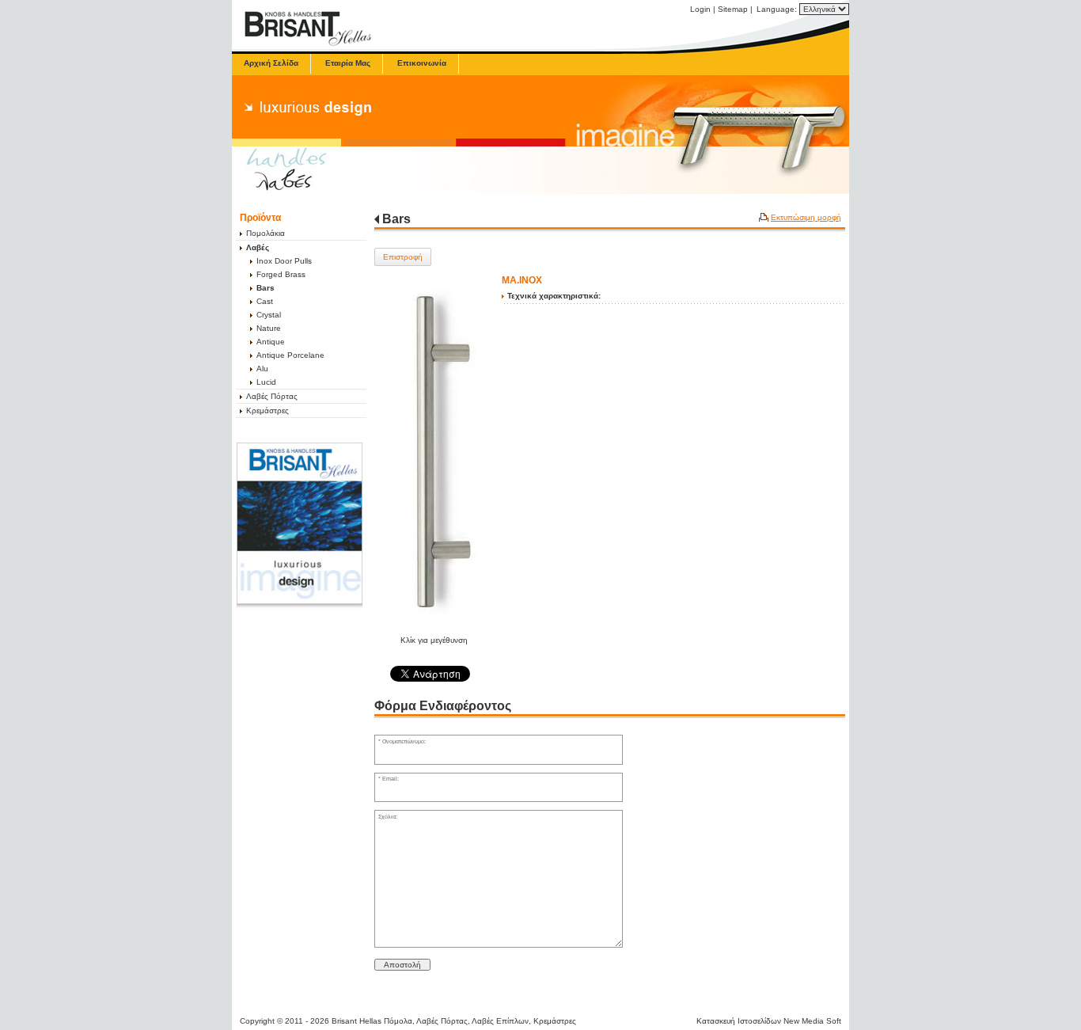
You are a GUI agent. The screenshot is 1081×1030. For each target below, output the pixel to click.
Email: (390, 778)
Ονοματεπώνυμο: (404, 741)
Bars (396, 219)
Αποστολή (402, 964)
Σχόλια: (387, 816)
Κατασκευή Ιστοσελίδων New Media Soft (768, 1021)
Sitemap (733, 9)
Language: (778, 9)
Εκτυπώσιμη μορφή (806, 217)
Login (700, 9)
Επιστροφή (403, 257)
